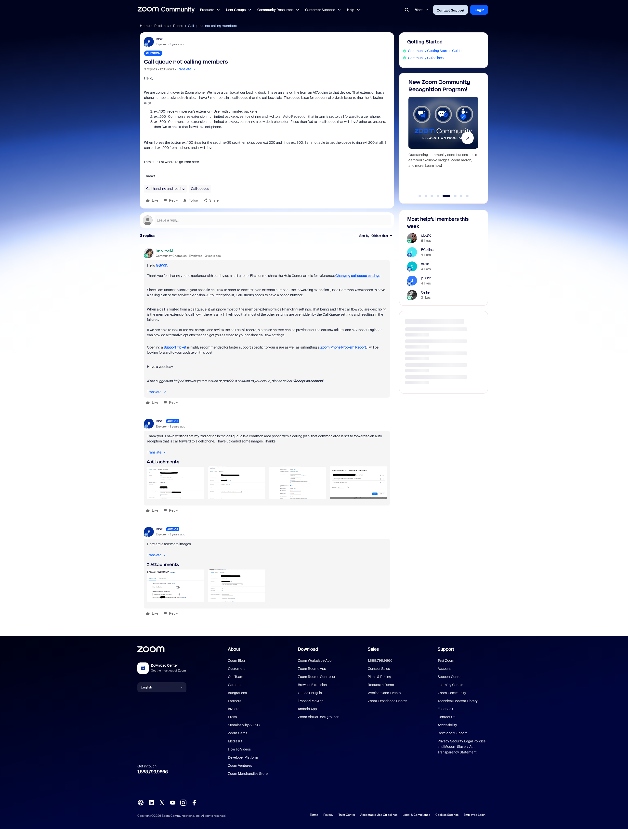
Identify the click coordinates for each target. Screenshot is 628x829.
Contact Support (450, 10)
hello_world (164, 250)
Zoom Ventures (240, 765)
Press (232, 717)
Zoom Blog (236, 660)
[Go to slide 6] (452, 196)
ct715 (425, 264)
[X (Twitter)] (162, 802)
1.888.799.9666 (152, 772)
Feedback (445, 709)
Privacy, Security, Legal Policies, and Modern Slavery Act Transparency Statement (462, 746)
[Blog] (140, 802)
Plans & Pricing (379, 676)
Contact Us (446, 717)
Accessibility (447, 725)
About (234, 649)
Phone (178, 26)
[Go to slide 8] (467, 196)
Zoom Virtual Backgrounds (318, 717)
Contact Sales (379, 668)
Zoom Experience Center (387, 701)
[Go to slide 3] (432, 196)
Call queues (200, 188)
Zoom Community (452, 693)
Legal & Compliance (416, 815)
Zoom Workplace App (314, 660)
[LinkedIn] (151, 802)
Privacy (328, 815)
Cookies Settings (446, 815)
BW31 (160, 39)
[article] (267, 327)
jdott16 (426, 235)
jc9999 (426, 278)
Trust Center (347, 815)
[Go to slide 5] (444, 196)
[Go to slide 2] (426, 196)
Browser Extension (312, 685)
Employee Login (474, 815)
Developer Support (452, 733)
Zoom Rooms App (312, 668)
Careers (234, 685)
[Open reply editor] (267, 220)
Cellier (426, 292)
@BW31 (161, 265)
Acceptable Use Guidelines (378, 815)
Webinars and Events (384, 693)
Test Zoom (446, 660)
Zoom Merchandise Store (248, 773)
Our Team (235, 676)
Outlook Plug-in (310, 693)
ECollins (427, 249)
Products (161, 26)
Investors (235, 709)
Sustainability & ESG (244, 725)
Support (446, 649)
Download (308, 649)
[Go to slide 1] (420, 196)
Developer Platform (243, 757)
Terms (314, 815)
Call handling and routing (165, 188)
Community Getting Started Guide (434, 51)
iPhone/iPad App (310, 701)
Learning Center (450, 685)
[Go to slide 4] (438, 196)
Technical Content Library (458, 701)
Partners (234, 701)
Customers (236, 668)
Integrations (237, 693)
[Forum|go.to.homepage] (166, 10)
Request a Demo (381, 685)
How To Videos (239, 749)
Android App (307, 709)
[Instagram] (183, 802)
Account (444, 668)
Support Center (450, 676)
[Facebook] (194, 802)
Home (145, 26)
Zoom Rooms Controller (316, 676)
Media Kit (235, 741)
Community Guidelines (426, 58)
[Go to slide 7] (461, 196)
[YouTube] (173, 802)
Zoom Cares (237, 733)
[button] (187, 69)
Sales (373, 649)
